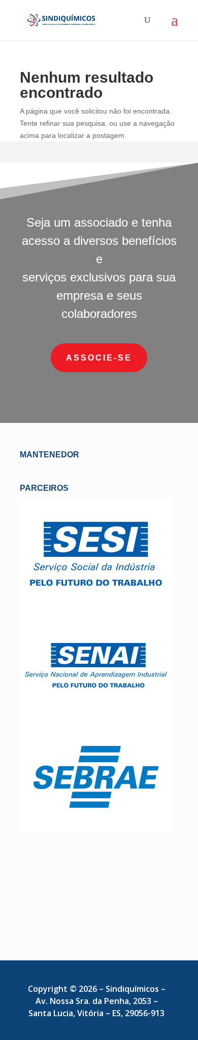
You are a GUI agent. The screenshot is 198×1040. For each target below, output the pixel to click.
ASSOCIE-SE (99, 357)
